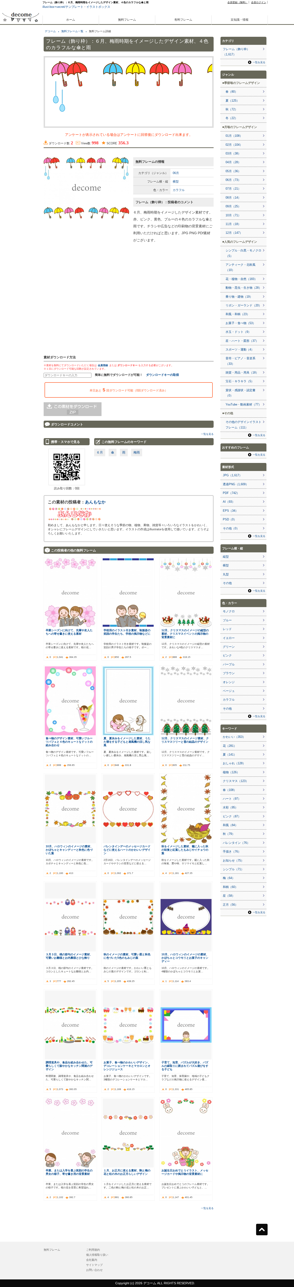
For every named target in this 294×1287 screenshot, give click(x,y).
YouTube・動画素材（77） (243, 404)
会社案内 (91, 1259)
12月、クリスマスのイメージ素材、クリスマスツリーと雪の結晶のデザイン (185, 740)
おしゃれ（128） (234, 763)
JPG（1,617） (232, 475)
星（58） (229, 895)
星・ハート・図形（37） (242, 340)
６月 (99, 452)
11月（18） (233, 224)
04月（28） (233, 162)
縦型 (226, 556)
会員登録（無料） (237, 2)
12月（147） (234, 232)
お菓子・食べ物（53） (241, 323)
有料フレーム (183, 19)
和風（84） (230, 825)
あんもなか (95, 502)
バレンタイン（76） (236, 843)
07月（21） (233, 188)
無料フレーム (127, 19)
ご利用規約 (93, 1249)
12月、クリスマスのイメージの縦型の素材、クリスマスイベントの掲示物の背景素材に (185, 634)
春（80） (232, 91)
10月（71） (233, 215)
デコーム (50, 31)
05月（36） (233, 171)
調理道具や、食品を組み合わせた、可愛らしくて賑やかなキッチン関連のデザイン (69, 1066)
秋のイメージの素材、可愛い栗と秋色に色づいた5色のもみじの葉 (127, 956)
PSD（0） (230, 519)
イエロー (229, 638)
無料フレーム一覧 (72, 31)
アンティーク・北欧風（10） (240, 267)
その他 (227, 583)
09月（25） (233, 206)
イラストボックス (98, 7)
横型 (176, 181)
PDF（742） (231, 493)
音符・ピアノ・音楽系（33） (240, 361)
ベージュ (229, 691)
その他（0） (231, 528)
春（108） (230, 790)
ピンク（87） (232, 816)
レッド (227, 629)
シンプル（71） (233, 869)
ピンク (227, 655)
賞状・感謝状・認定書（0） (240, 392)
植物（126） (231, 772)
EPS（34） (230, 510)
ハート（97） (232, 798)
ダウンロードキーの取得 (162, 375)
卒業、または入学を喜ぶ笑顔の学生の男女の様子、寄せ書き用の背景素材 (69, 1172)
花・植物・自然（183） (241, 279)
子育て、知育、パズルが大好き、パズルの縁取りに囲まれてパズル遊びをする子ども (184, 1066)
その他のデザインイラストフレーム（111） (243, 424)
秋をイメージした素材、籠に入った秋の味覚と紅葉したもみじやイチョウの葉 (184, 850)
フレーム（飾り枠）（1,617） (236, 51)
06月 (176, 173)
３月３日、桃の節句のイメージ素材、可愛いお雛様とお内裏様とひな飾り (69, 956)
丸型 (226, 574)
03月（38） (233, 153)
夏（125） (232, 100)
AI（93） (229, 501)
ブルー (227, 620)
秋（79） (229, 834)
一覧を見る (207, 434)
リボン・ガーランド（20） (244, 305)
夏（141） (230, 754)
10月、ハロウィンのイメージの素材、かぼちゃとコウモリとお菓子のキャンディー (185, 958)
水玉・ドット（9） (238, 332)
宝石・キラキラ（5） (240, 381)
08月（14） (233, 197)
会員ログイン (258, 2)
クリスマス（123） (236, 781)
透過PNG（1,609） (236, 484)
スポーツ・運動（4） (240, 349)
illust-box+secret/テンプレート (62, 7)
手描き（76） (232, 851)
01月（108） (234, 135)
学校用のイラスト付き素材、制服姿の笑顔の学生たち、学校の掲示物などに (127, 632)
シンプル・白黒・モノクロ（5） (243, 253)
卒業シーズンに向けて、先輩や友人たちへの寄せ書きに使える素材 (69, 632)
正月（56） (230, 904)
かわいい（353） (234, 737)
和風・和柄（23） (238, 314)
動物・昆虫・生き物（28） (244, 287)
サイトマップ (94, 1265)
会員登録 (103, 365)
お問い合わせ (94, 1270)
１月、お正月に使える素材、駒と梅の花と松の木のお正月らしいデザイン (127, 1172)
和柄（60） (230, 887)
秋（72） (232, 109)
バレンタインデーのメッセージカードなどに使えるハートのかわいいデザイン (127, 850)
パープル (229, 664)
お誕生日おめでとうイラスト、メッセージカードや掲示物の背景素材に (184, 1172)
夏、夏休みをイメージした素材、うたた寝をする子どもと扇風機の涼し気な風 (127, 742)
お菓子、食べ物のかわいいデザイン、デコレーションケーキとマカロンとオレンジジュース (127, 1066)
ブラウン (229, 673)
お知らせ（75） (233, 860)
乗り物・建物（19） (239, 296)
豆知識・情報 (240, 19)
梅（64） (229, 878)
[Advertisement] (20, 165)
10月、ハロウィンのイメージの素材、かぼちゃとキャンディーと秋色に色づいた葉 (69, 850)
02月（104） (234, 144)
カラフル (179, 190)
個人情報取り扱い (97, 1254)
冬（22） (232, 118)
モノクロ (229, 611)
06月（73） (233, 180)
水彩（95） (230, 807)
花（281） (230, 746)
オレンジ (229, 682)
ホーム (70, 19)
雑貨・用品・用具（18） (242, 372)
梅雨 (136, 452)
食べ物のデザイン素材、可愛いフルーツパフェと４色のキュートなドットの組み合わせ (69, 742)
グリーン (229, 646)
